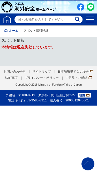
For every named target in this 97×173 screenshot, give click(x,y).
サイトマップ (41, 71)
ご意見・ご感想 (76, 78)
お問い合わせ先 (14, 71)
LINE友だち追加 (90, 7)
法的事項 (11, 78)
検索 (78, 19)
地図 (82, 95)
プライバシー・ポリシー (42, 78)
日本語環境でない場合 (73, 71)
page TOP (87, 163)
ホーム (13, 30)
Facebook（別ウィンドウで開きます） (81, 7)
